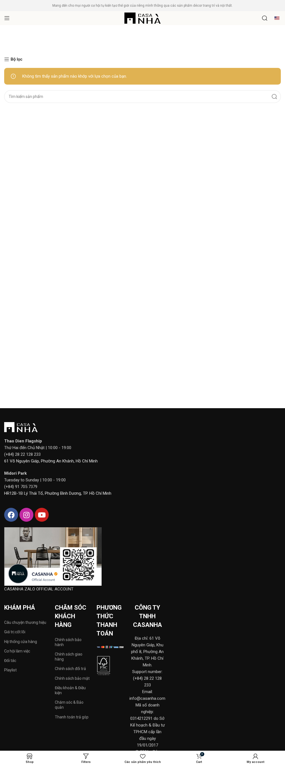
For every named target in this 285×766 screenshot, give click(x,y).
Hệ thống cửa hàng (20, 641)
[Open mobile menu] (7, 18)
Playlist (10, 670)
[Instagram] (26, 515)
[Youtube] (42, 515)
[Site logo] (142, 17)
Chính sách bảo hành (68, 642)
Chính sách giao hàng (68, 656)
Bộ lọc (17, 59)
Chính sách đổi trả (70, 668)
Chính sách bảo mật (72, 678)
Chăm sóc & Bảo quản (69, 705)
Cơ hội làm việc (17, 651)
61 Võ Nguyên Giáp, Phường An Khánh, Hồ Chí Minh (51, 461)
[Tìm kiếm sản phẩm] (264, 18)
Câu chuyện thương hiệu (25, 622)
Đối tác (10, 660)
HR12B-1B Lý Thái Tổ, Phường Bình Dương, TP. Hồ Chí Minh (57, 493)
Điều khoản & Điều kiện (70, 690)
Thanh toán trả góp (72, 717)
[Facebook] (11, 515)
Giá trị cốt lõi (14, 632)
